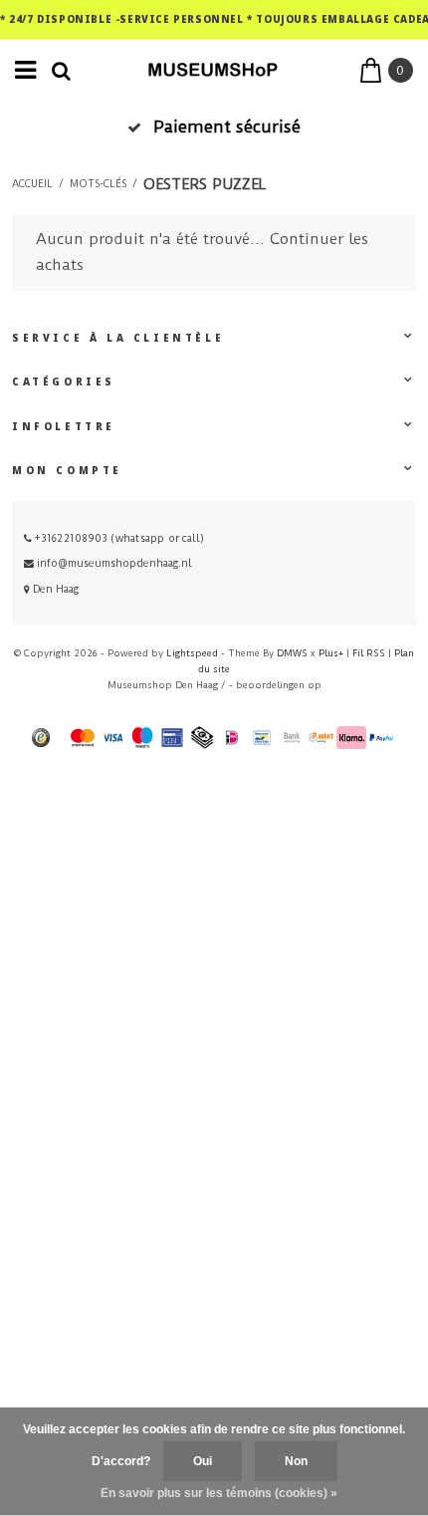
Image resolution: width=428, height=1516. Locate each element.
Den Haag (54, 589)
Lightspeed (192, 652)
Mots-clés (98, 184)
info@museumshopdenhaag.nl (114, 563)
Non (296, 1461)
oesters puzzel (205, 184)
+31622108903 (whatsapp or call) (118, 538)
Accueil (32, 184)
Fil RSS (368, 652)
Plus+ (331, 652)
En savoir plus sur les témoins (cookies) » (219, 1493)
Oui (202, 1461)
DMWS (292, 652)
